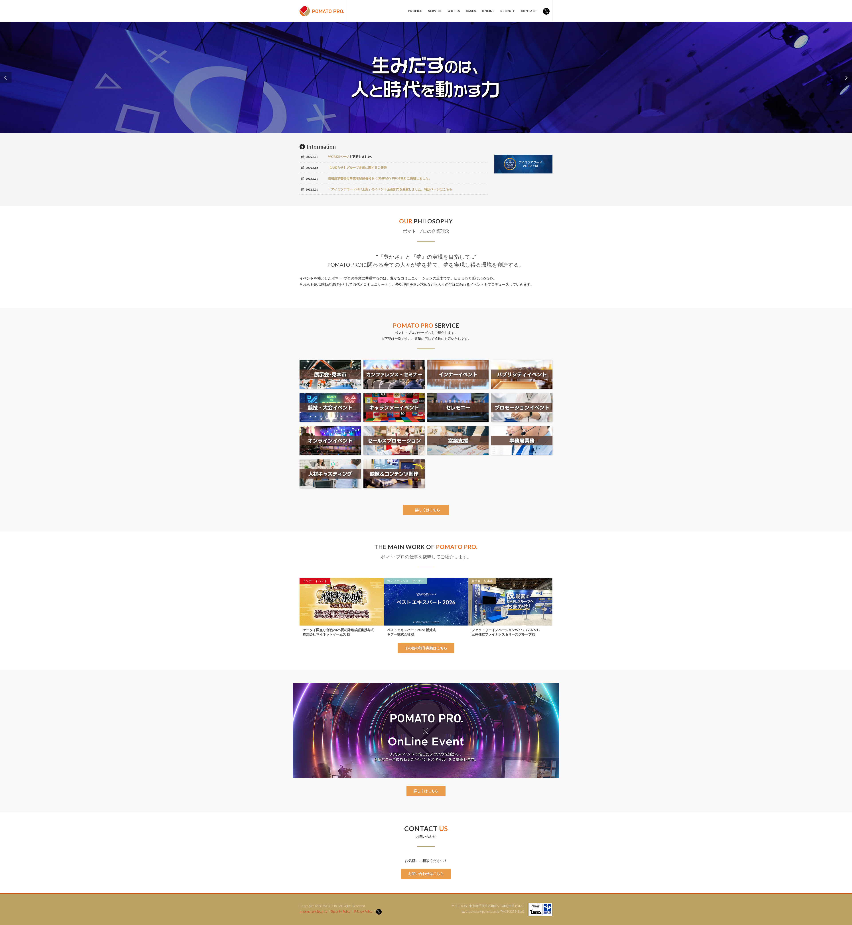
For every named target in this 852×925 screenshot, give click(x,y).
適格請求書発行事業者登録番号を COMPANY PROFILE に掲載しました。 (380, 178)
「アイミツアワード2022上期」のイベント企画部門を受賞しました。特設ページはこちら (390, 189)
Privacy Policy (363, 911)
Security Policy (340, 911)
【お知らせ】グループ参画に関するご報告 (357, 167)
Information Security (313, 911)
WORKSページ (338, 156)
